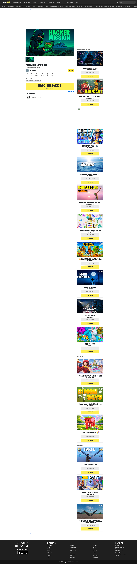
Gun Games (111, 6)
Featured (95, 550)
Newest (72, 545)
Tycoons (120, 6)
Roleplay (30, 80)
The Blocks (95, 557)
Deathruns (11, 6)
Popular (117, 549)
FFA (48, 557)
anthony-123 (91, 434)
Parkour (28, 6)
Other (94, 554)
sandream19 (91, 98)
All (93, 549)
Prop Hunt (97, 6)
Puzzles (105, 6)
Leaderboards (119, 550)
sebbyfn (91, 317)
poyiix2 (91, 466)
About (117, 555)
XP (47, 6)
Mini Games (89, 6)
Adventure (72, 557)
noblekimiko (91, 377)
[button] (77, 2)
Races (94, 547)
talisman (32, 70)
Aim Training (54, 6)
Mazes (71, 555)
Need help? (71, 91)
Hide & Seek (41, 6)
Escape (34, 6)
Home (4, 6)
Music (71, 552)
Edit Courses (20, 6)
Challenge (95, 555)
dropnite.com (74, 562)
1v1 (74, 6)
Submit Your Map (119, 547)
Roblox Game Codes (120, 554)
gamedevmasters (91, 70)
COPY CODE (90, 76)
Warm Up (38, 80)
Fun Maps (72, 554)
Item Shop (118, 552)
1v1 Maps (49, 545)
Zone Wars (68, 6)
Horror (61, 6)
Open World (127, 6)
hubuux (91, 147)
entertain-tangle (91, 522)
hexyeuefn (91, 494)
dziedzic (91, 406)
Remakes (95, 552)
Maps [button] (17, 2)
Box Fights (80, 6)
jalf (91, 232)
